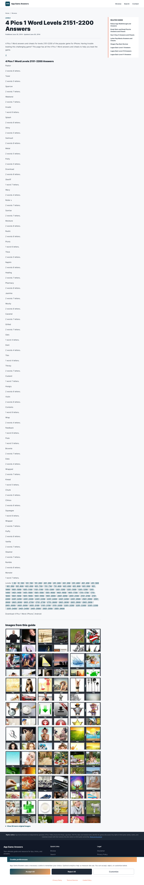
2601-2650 (17, 602)
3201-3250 (69, 605)
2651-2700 (29, 602)
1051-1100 (27, 589)
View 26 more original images (18, 826)
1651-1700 (73, 592)
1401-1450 (16, 592)
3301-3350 (93, 605)
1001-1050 (16, 589)
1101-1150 (38, 589)
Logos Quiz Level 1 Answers (120, 47)
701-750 (48, 586)
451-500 (95, 583)
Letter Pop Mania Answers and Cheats (121, 39)
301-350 (66, 583)
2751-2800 (52, 602)
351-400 (76, 583)
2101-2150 (85, 596)
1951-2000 (51, 596)
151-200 (38, 583)
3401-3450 (24, 608)
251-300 (57, 583)
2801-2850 (64, 602)
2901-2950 (87, 602)
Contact (135, 4)
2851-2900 (76, 602)
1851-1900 (28, 596)
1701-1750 (84, 592)
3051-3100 (34, 605)
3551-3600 (59, 608)
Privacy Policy (57, 880)
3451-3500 (36, 608)
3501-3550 (48, 608)
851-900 (77, 586)
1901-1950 (39, 596)
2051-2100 (74, 596)
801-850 (67, 586)
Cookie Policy (87, 880)
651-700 (39, 586)
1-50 (14, 583)
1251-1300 (71, 589)
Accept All (30, 872)
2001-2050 (62, 596)
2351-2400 (52, 599)
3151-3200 (57, 605)
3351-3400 (12, 608)
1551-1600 (50, 592)
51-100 (21, 583)
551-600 (20, 586)
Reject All (72, 872)
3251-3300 (81, 605)
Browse (118, 4)
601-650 (29, 586)
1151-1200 (49, 589)
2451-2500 (76, 599)
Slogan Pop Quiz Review (119, 44)
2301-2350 (40, 599)
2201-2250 (17, 599)
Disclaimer (101, 851)
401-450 (85, 583)
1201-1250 (60, 589)
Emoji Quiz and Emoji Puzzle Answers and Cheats (120, 30)
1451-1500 (28, 592)
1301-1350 (83, 589)
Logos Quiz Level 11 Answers (120, 54)
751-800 (57, 586)
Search (126, 4)
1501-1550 (39, 592)
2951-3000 (10, 605)
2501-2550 (87, 599)
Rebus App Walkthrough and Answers (120, 25)
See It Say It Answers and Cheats (122, 35)
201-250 (47, 583)
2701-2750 (40, 602)
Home (7, 13)
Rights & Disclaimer (96, 837)
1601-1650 (61, 592)
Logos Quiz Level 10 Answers (120, 51)
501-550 (10, 586)
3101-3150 (46, 605)
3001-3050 (22, 605)
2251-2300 (28, 599)
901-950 (86, 586)
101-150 (29, 583)
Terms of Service (72, 880)
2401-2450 (64, 599)
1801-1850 (16, 596)
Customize (113, 872)
